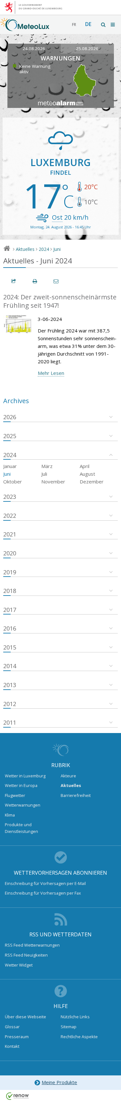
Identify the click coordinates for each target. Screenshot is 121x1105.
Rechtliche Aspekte (79, 1036)
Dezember (92, 481)
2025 (9, 436)
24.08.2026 (34, 48)
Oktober (12, 481)
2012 (9, 704)
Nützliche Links (75, 1017)
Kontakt (12, 1046)
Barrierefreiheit (76, 795)
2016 (9, 628)
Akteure (68, 776)
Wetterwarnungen (22, 805)
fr (74, 24)
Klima (10, 815)
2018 (9, 591)
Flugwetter (15, 795)
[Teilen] (14, 281)
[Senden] (56, 281)
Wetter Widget (19, 965)
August (87, 474)
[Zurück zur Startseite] (25, 27)
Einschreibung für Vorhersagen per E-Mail (45, 883)
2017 (9, 610)
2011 (9, 722)
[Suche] (103, 25)
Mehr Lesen (51, 373)
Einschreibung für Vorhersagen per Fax (43, 893)
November (53, 481)
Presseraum (17, 1036)
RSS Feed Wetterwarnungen (32, 945)
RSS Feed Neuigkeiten (26, 955)
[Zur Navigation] (113, 25)
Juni (57, 249)
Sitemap (68, 1027)
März (47, 466)
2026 (9, 417)
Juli (44, 474)
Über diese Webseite (25, 1017)
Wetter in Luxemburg (25, 776)
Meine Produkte (59, 1082)
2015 (9, 647)
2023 (9, 496)
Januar (10, 466)
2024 (44, 249)
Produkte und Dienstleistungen (21, 828)
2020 (9, 553)
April (84, 466)
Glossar (12, 1027)
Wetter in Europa (21, 785)
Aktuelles (25, 249)
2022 (9, 515)
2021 (9, 534)
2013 (9, 685)
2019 (9, 572)
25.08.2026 (87, 48)
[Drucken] (35, 281)
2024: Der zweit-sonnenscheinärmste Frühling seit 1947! (59, 301)
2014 (9, 666)
